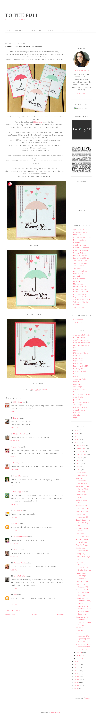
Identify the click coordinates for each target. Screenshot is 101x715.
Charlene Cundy (80, 245)
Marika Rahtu (78, 284)
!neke (15, 418)
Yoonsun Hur (78, 307)
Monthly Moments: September (82, 480)
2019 (76, 430)
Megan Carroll (19, 434)
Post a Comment (12, 610)
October (80, 451)
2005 (76, 689)
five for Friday (79, 389)
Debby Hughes (79, 253)
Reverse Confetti (81, 371)
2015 (76, 442)
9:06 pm (14, 504)
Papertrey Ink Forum (82, 297)
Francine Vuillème (81, 258)
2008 (77, 680)
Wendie (76, 305)
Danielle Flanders (81, 248)
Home (8, 31)
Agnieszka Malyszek (82, 230)
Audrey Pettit (20, 563)
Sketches (77, 322)
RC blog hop (78, 369)
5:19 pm (13, 486)
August (79, 457)
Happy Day (80, 554)
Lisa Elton (17, 476)
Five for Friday (82, 511)
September (81, 454)
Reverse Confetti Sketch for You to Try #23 (83, 646)
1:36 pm (13, 457)
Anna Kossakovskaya (82, 237)
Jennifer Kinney (80, 261)
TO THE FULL (21, 15)
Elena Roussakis (80, 255)
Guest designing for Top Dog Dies (83, 522)
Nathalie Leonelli (80, 292)
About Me (20, 31)
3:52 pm (14, 604)
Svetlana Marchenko (82, 299)
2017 (76, 436)
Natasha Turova (80, 289)
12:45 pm (14, 557)
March (79, 652)
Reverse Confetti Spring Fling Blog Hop (83, 488)
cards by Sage (79, 379)
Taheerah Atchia (80, 302)
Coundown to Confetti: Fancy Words (83, 600)
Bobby (16, 463)
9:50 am (14, 428)
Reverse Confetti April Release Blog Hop (83, 592)
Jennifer (16, 447)
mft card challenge (81, 394)
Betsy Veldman (80, 240)
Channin (76, 242)
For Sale (65, 31)
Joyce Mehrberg (80, 271)
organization (78, 397)
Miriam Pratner (79, 286)
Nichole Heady (79, 294)
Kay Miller (77, 276)
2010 (76, 673)
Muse (75, 350)
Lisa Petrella (19, 576)
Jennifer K (17, 510)
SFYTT (76, 374)
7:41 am (14, 517)
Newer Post (10, 615)
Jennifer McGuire (80, 263)
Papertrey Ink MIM (81, 366)
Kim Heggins (18, 492)
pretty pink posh (80, 407)
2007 (76, 683)
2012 (76, 667)
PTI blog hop (78, 358)
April (78, 470)
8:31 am (14, 531)
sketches (77, 415)
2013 (76, 664)
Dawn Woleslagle (81, 250)
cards (37, 391)
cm (15, 595)
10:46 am (14, 441)
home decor (78, 392)
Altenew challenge (81, 335)
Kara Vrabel (78, 274)
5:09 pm (14, 470)
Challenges (78, 320)
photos (76, 400)
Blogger (87, 698)
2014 (76, 661)
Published (52, 31)
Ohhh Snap (18, 402)
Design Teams (36, 31)
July (78, 460)
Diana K (17, 550)
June (78, 464)
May (78, 466)
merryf (16, 524)
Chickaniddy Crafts (81, 343)
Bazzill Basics (79, 337)
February (80, 655)
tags (75, 418)
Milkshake (37, 122)
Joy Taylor (77, 268)
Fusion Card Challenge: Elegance (81, 575)
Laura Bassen (79, 279)
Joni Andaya (78, 266)
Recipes (78, 31)
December (81, 445)
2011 (76, 671)
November (81, 448)
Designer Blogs (55, 712)
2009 (77, 677)
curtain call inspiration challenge (78, 384)
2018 (76, 433)
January (80, 658)
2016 (76, 439)
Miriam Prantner (21, 537)
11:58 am (14, 544)
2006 (77, 686)
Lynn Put (77, 281)
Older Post (59, 615)
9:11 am (13, 412)
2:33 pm (14, 588)
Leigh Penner (81, 70)
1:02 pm (13, 570)
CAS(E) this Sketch (81, 340)
